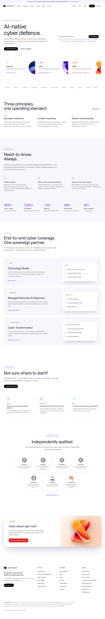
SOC (85, 6)
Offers (19, 6)
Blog (43, 6)
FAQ (61, 574)
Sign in (74, 6)
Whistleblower (86, 592)
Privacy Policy (85, 571)
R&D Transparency (87, 586)
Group (32, 6)
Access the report (74, 1)
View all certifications (52, 495)
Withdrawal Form (86, 583)
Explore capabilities (26, 49)
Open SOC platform (14, 310)
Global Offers (41, 571)
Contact (99, 6)
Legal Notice (85, 589)
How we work (95, 109)
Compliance (63, 586)
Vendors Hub (40, 583)
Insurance (25, 6)
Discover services (14, 340)
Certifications (63, 583)
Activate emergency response (18, 540)
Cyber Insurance (41, 586)
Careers (49, 6)
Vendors (38, 6)
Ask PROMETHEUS (11, 49)
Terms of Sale (85, 577)
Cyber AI (92, 6)
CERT (80, 6)
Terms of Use (85, 574)
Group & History (64, 571)
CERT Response (41, 577)
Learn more (12, 280)
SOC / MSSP (40, 580)
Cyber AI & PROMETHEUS (44, 574)
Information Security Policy (89, 580)
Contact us (9, 585)
